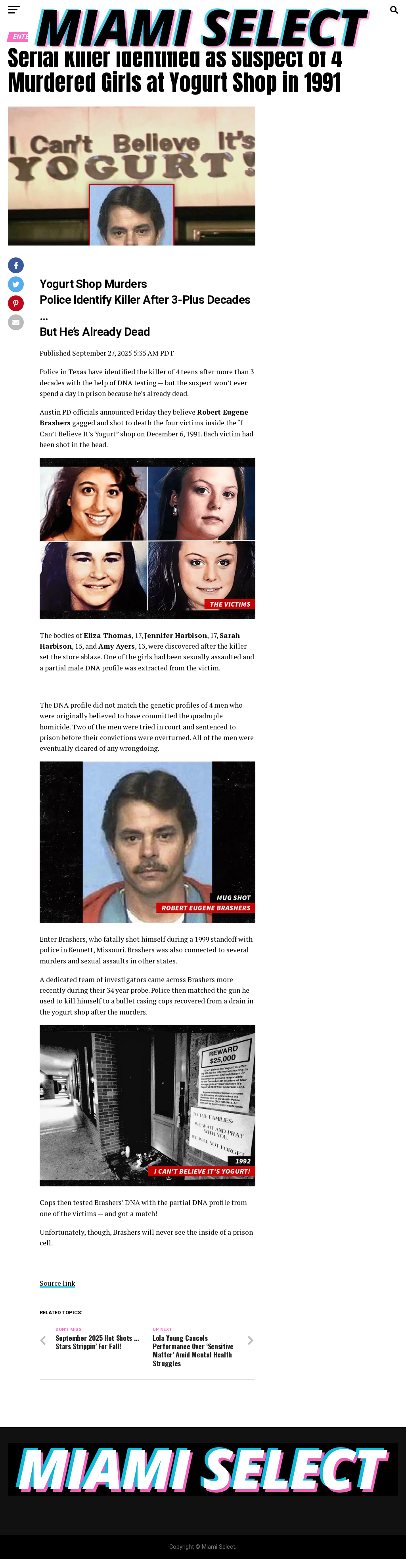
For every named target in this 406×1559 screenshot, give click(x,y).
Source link (57, 1283)
